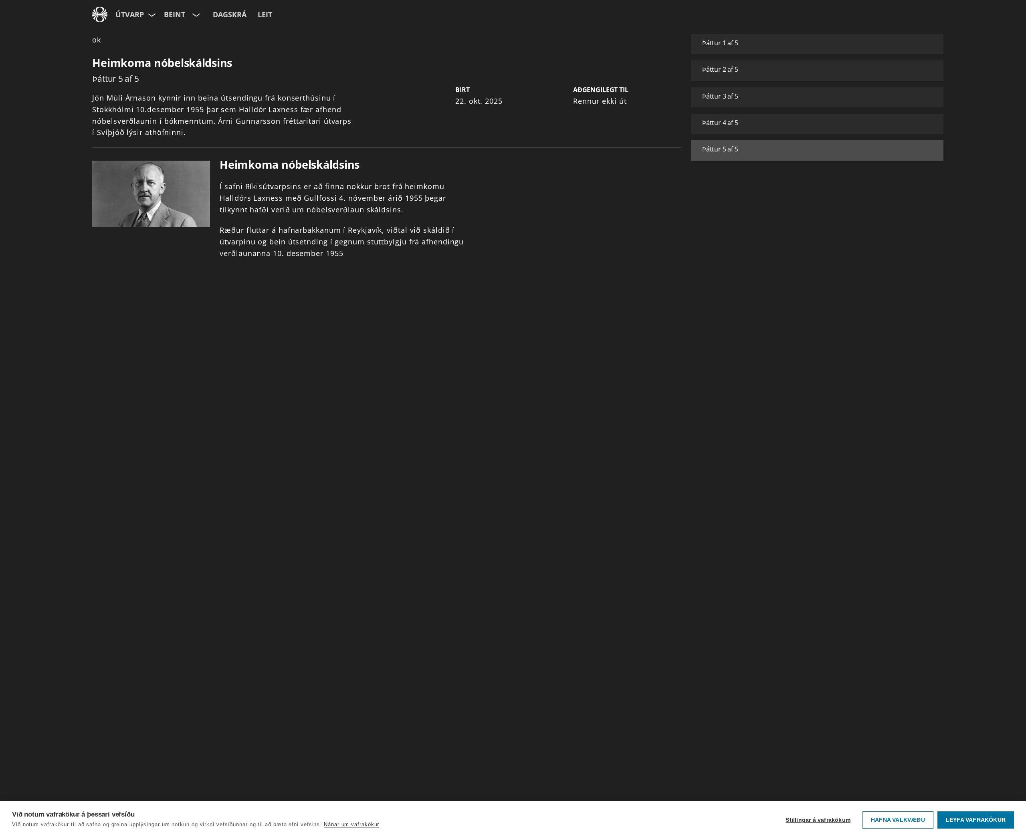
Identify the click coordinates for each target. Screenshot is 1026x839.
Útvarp (129, 14)
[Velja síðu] (151, 14)
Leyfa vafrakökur (976, 820)
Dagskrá (229, 14)
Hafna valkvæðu (898, 820)
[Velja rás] (195, 14)
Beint (174, 14)
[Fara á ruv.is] (99, 14)
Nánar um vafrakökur (351, 824)
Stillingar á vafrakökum (818, 820)
